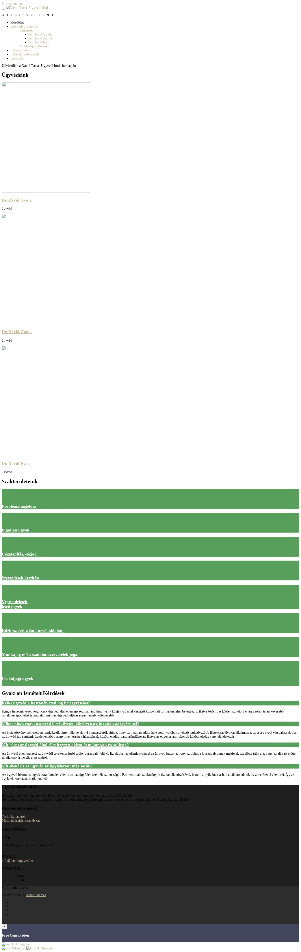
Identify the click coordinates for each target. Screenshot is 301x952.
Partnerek (26, 30)
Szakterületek (20, 50)
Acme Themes (36, 895)
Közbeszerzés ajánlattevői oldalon (33, 630)
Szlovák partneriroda (25, 54)
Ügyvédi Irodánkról (24, 26)
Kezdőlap (17, 22)
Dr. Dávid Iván (38, 42)
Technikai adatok (14, 816)
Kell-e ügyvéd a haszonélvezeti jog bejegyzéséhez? (46, 703)
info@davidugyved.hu (17, 860)
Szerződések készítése (20, 578)
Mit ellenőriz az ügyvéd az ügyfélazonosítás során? (47, 766)
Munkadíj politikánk (33, 46)
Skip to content (12, 4)
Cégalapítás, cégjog (19, 554)
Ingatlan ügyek (15, 530)
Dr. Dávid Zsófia (40, 38)
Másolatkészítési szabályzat (21, 820)
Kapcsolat (17, 58)
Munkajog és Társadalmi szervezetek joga (39, 654)
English (20, 948)
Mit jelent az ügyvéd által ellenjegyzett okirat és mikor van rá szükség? (65, 745)
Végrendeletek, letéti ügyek (15, 604)
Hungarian (23, 944)
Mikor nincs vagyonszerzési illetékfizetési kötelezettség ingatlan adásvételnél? (70, 724)
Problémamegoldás (19, 506)
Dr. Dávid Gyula (40, 34)
